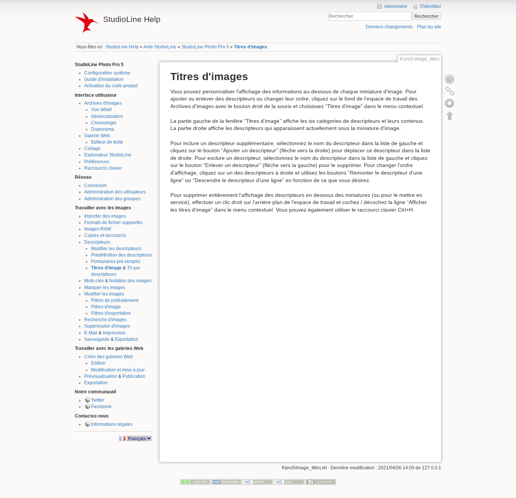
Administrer (396, 6)
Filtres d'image (106, 306)
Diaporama (102, 129)
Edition (98, 363)
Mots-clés (94, 280)
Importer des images (105, 216)
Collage (92, 148)
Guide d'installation (104, 79)
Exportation (126, 339)
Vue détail (101, 109)
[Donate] (195, 481)
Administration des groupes (112, 198)
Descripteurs (97, 242)
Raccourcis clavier (103, 168)
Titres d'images (250, 46)
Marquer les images (104, 287)
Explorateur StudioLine (107, 155)
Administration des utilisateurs (115, 192)
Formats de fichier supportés (113, 222)
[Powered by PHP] (227, 481)
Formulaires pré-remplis (115, 261)
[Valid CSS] (289, 481)
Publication (133, 376)
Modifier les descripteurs (116, 248)
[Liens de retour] (450, 91)
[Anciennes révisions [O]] (450, 79)
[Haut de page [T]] (450, 115)
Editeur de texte (107, 142)
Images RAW (97, 229)
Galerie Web (97, 135)
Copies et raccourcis (105, 235)
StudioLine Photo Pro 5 (205, 46)
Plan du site (429, 26)
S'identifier (430, 6)
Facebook (101, 406)
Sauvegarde (97, 339)
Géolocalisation (107, 116)
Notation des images (130, 280)
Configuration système (107, 73)
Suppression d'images (107, 326)
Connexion (95, 185)
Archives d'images (103, 103)
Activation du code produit (110, 85)
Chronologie (104, 122)
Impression (114, 333)
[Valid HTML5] (258, 481)
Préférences (96, 161)
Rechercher (426, 16)
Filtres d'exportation (111, 313)
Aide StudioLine (160, 46)
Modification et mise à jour (118, 370)
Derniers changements (389, 26)
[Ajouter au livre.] (450, 103)
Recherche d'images (105, 319)
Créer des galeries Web (108, 356)
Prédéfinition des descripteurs (121, 255)
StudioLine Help (122, 46)
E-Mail (90, 333)
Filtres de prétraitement (114, 300)
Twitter (97, 400)
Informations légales (112, 424)
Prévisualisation (100, 376)
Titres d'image (106, 268)
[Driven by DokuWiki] (321, 481)
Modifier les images (104, 294)
